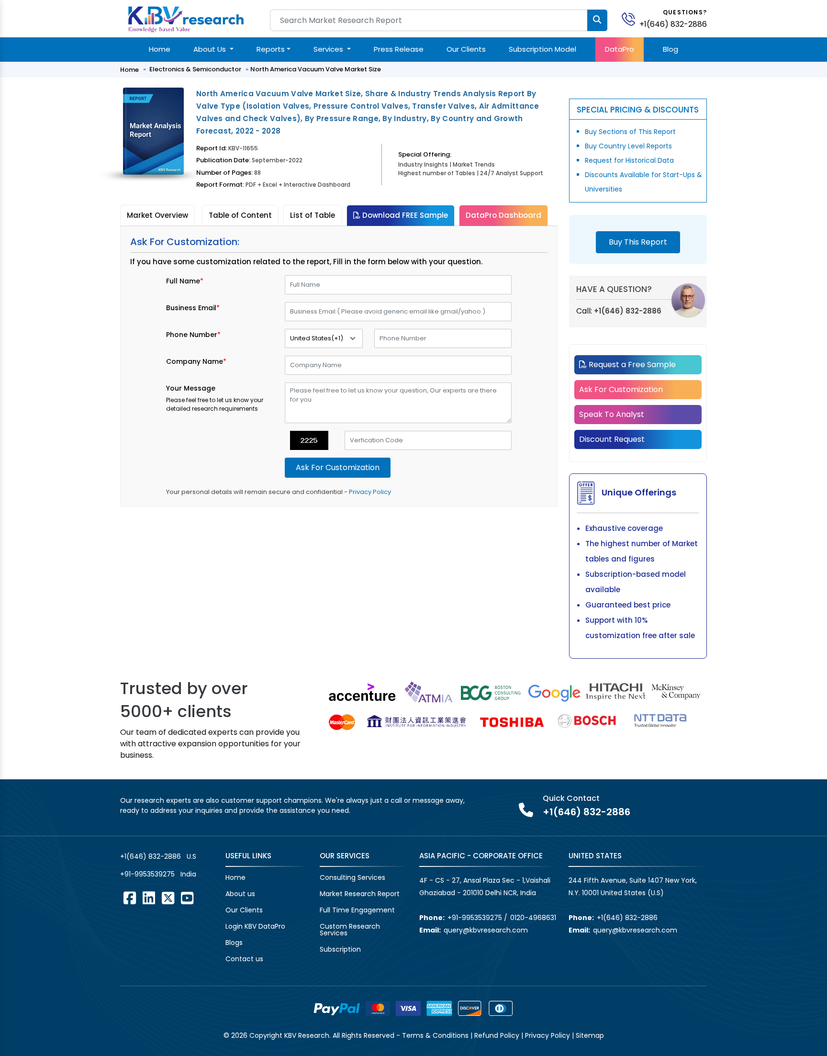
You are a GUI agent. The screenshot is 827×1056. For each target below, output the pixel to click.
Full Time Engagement (357, 910)
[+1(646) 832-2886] (632, 18)
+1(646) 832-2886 (673, 24)
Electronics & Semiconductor (195, 69)
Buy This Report (638, 241)
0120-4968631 (533, 917)
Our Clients (466, 49)
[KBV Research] (186, 18)
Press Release (399, 49)
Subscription (340, 949)
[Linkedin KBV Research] (149, 898)
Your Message (190, 388)
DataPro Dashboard (503, 215)
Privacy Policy (370, 491)
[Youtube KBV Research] (187, 898)
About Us (210, 49)
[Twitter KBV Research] (168, 898)
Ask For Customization (621, 389)
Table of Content (240, 215)
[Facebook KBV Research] (129, 898)
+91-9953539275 (147, 874)
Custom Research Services (350, 929)
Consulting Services (352, 877)
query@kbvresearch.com (486, 930)
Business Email (193, 308)
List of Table (312, 215)
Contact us (244, 958)
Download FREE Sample (404, 215)
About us (240, 893)
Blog (670, 49)
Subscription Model (542, 49)
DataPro (619, 49)
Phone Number (193, 334)
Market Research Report (360, 893)
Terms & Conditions (435, 1035)
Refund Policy (496, 1035)
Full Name (184, 281)
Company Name (196, 361)
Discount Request (612, 439)
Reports (271, 49)
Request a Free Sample (631, 364)
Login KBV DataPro (255, 926)
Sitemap (590, 1035)
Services (329, 49)
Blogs (234, 942)
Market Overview (157, 215)
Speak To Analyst (611, 414)
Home (159, 49)
